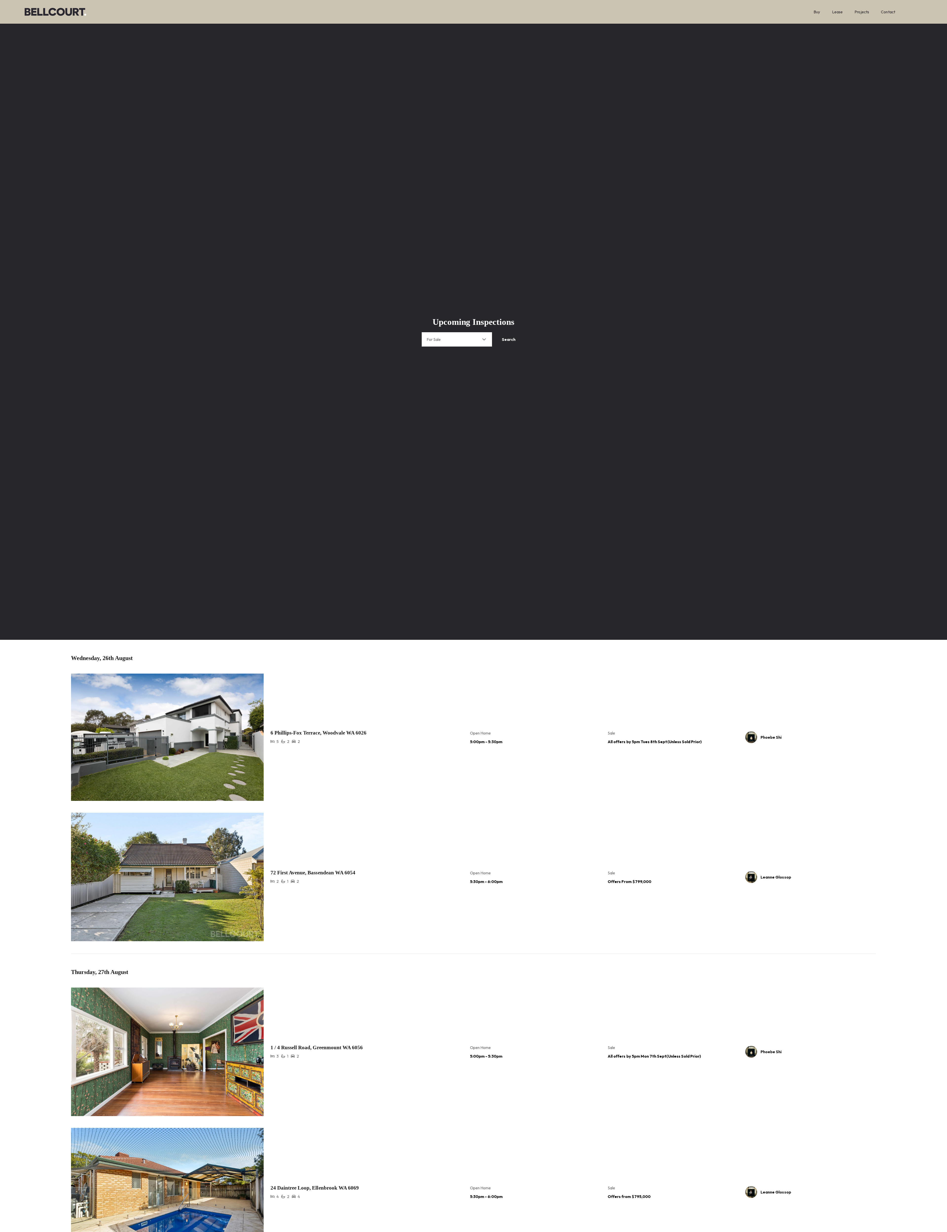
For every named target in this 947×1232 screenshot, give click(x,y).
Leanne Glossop (776, 877)
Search (508, 339)
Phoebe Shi (771, 737)
